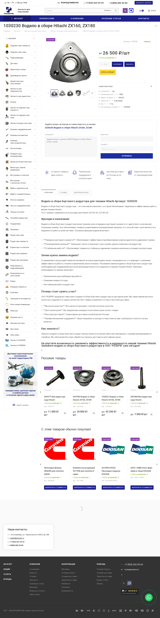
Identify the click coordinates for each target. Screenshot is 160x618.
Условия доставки (69, 576)
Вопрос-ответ (102, 580)
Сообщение (49, 134)
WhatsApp (131, 10)
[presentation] (40, 392)
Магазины (66, 569)
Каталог (8, 564)
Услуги (7, 574)
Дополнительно (81, 192)
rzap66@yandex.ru (17, 538)
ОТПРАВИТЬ (127, 156)
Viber (125, 10)
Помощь (101, 564)
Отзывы (63, 192)
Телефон (104, 144)
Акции (7, 569)
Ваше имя (105, 134)
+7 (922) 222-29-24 (95, 3)
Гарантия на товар (69, 580)
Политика (66, 587)
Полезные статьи (37, 584)
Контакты (34, 580)
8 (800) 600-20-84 (118, 3)
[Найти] (116, 10)
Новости (33, 573)
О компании (34, 569)
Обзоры (100, 584)
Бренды (8, 579)
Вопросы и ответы (37, 591)
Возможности (67, 591)
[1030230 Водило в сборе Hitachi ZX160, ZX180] (70, 62)
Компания (35, 564)
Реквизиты (66, 584)
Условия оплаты (68, 573)
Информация (68, 564)
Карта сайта (35, 594)
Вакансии (33, 587)
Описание (48, 192)
